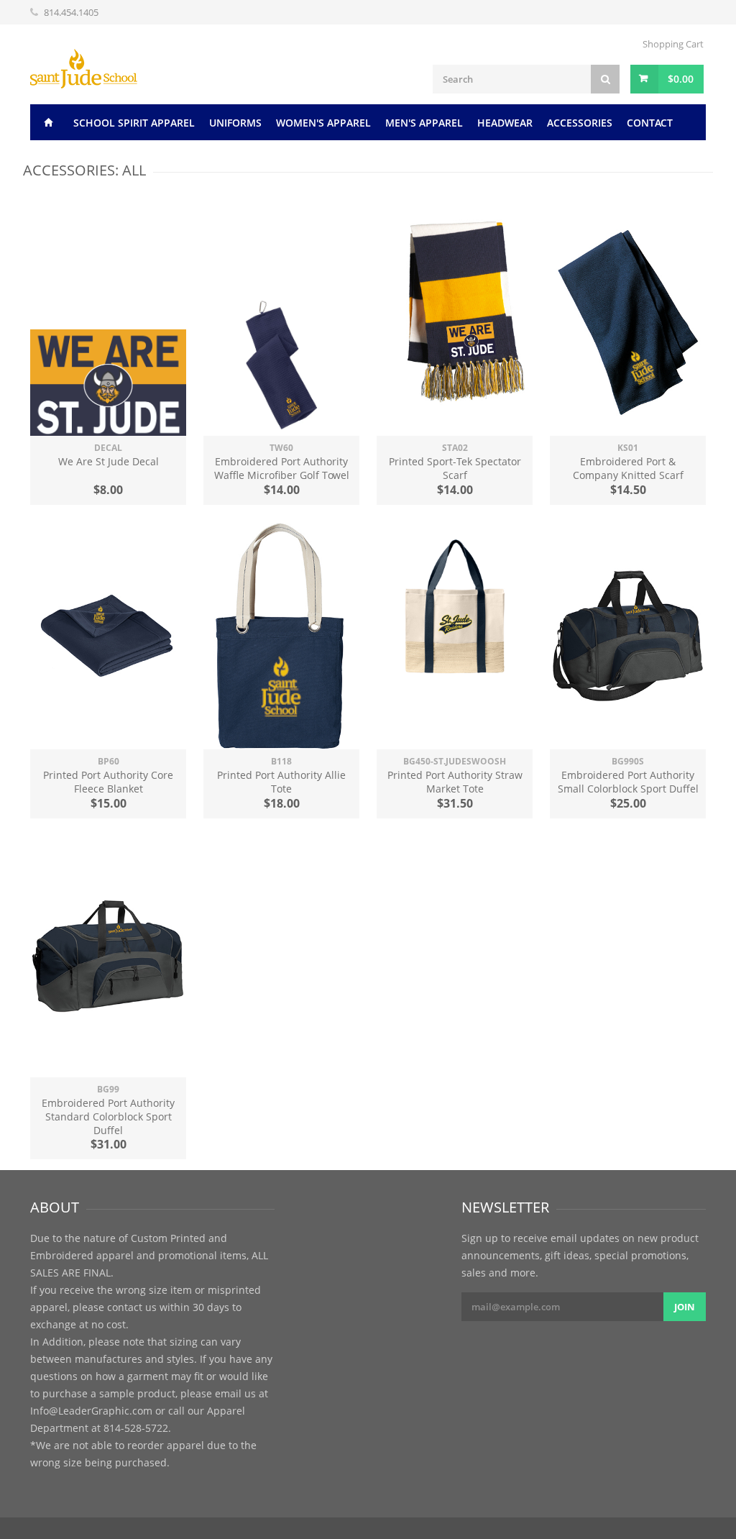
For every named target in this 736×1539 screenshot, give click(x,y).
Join (684, 1306)
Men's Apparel (424, 122)
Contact (650, 122)
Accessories (579, 122)
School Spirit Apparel (134, 122)
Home (48, 122)
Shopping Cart (673, 43)
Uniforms (235, 122)
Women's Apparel (323, 122)
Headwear (505, 122)
